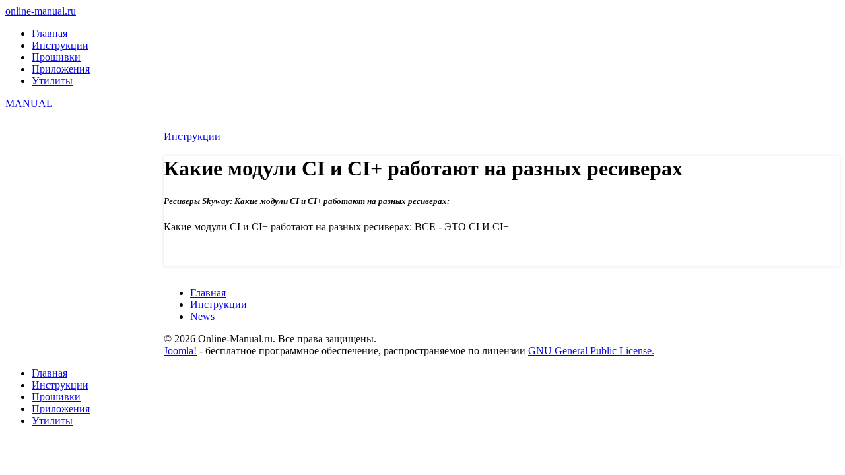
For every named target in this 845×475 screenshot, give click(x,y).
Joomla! (180, 350)
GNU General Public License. (591, 350)
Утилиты (52, 80)
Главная (49, 33)
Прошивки (56, 57)
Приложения (61, 69)
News (202, 316)
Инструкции (60, 45)
